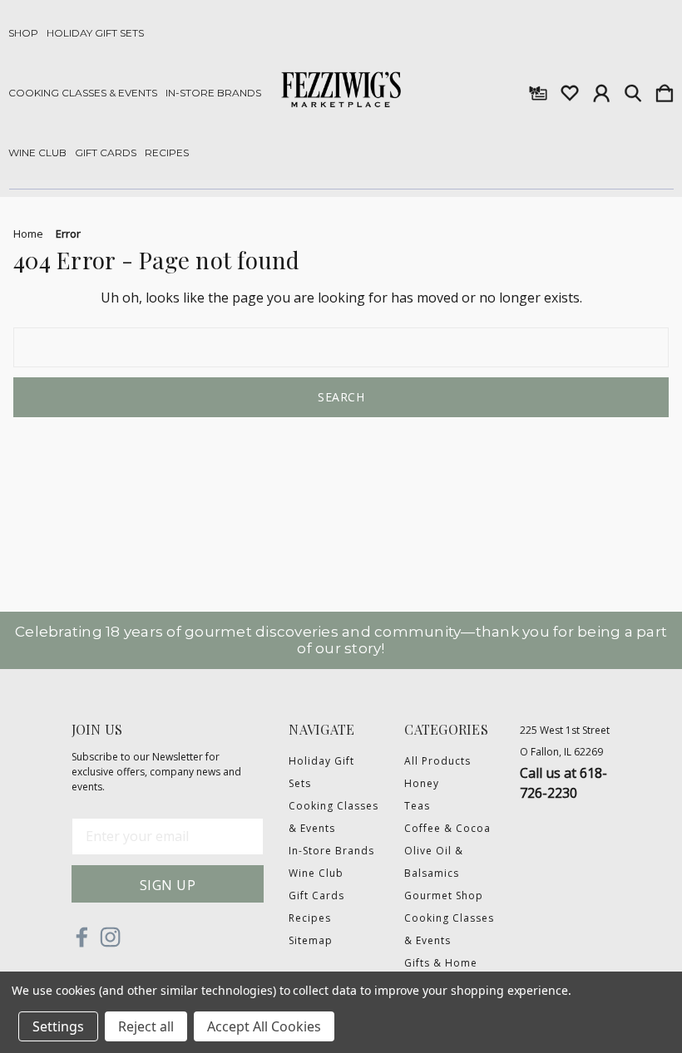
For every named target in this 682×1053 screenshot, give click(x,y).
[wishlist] (570, 90)
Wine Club (37, 153)
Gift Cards (105, 153)
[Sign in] (601, 90)
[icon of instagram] (110, 937)
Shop (23, 33)
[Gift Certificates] (538, 90)
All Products (437, 761)
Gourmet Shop (443, 895)
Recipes (167, 153)
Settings (58, 1026)
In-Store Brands (213, 93)
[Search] (633, 90)
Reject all (146, 1026)
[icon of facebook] (82, 937)
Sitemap (311, 940)
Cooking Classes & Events (82, 93)
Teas (417, 806)
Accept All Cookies (264, 1026)
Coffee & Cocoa (447, 828)
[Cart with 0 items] (664, 90)
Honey (421, 783)
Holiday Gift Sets (95, 33)
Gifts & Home (440, 963)
